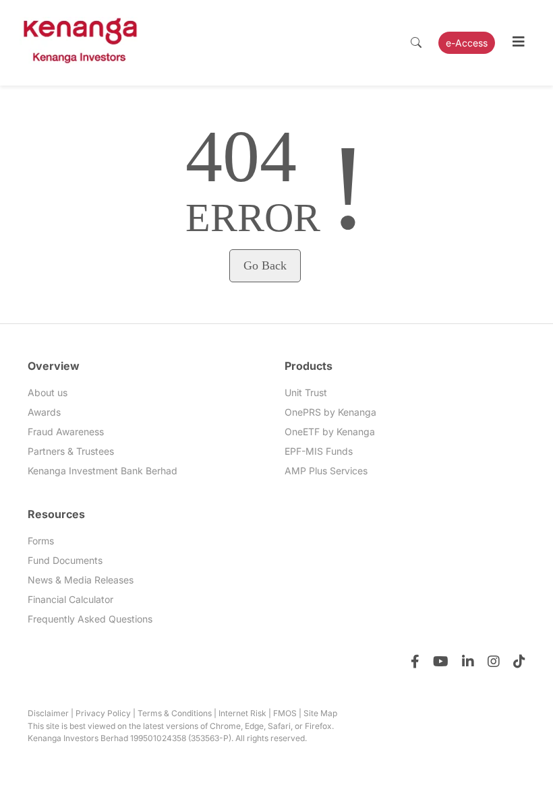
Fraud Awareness (66, 431)
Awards (44, 412)
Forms (41, 540)
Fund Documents (65, 560)
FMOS (285, 713)
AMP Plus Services (326, 470)
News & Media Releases (81, 579)
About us (47, 392)
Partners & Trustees (71, 451)
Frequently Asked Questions (90, 619)
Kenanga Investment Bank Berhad (102, 470)
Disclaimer (48, 713)
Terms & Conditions (175, 713)
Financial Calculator (70, 599)
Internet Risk (242, 713)
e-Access (467, 43)
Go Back (265, 265)
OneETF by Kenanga (330, 431)
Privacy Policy (103, 713)
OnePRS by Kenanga (330, 412)
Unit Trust (306, 392)
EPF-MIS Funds (319, 451)
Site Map (320, 713)
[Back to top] (516, 758)
